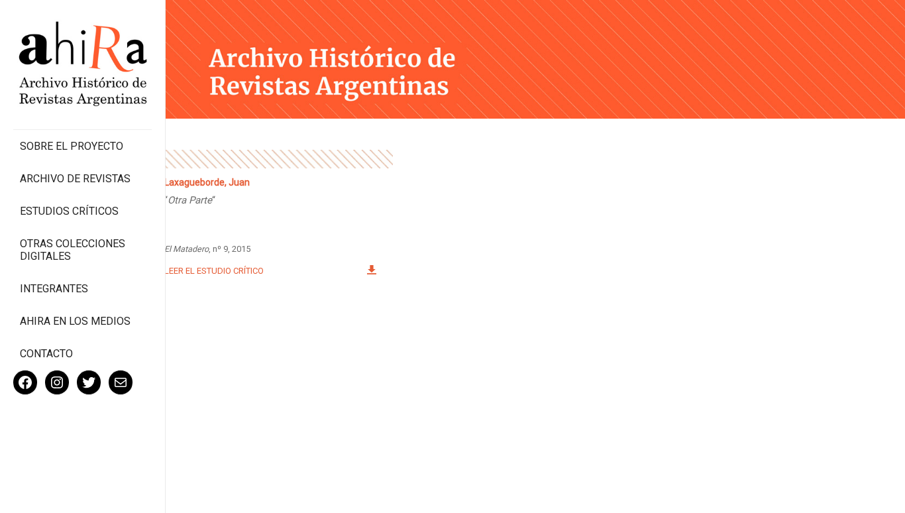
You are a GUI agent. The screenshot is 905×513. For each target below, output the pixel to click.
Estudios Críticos (69, 211)
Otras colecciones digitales (72, 249)
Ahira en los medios (75, 321)
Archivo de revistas (75, 178)
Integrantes (54, 288)
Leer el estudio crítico (214, 271)
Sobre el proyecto (71, 146)
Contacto (46, 353)
